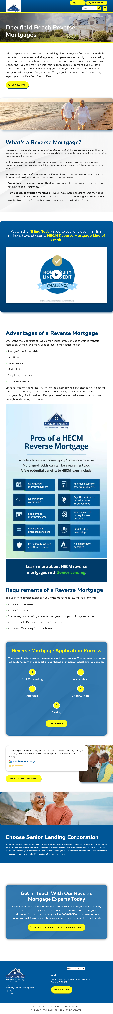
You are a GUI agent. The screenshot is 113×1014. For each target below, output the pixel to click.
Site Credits (39, 1006)
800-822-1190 (98, 3)
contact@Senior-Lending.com (20, 988)
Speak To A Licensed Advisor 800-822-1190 (57, 927)
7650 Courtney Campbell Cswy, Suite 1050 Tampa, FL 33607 (70, 981)
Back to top (60, 990)
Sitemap (55, 1006)
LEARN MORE (57, 723)
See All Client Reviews (23, 778)
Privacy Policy (72, 1006)
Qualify (77, 3)
